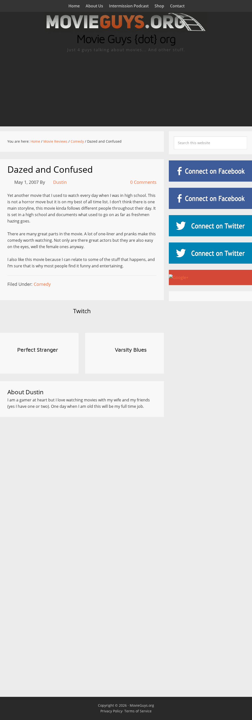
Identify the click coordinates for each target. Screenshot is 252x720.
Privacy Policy (111, 711)
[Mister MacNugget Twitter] (210, 253)
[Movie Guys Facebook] (210, 171)
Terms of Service (138, 711)
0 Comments (143, 182)
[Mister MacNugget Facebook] (210, 198)
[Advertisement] (126, 89)
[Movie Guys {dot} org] (126, 29)
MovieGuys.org (142, 705)
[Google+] (210, 277)
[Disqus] (82, 486)
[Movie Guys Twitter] (210, 225)
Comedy (42, 284)
